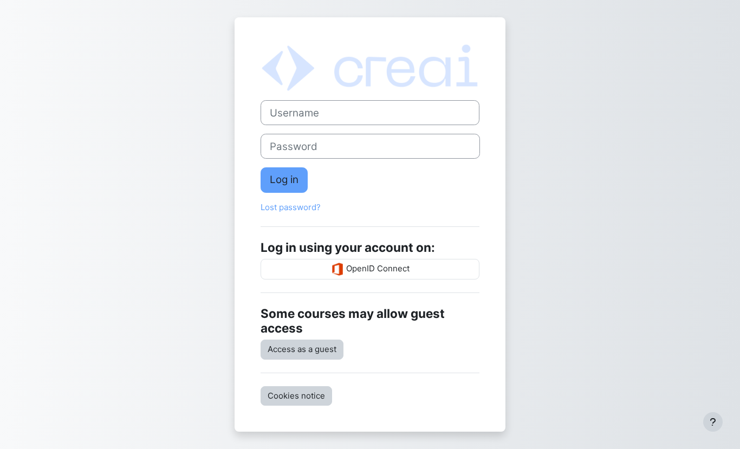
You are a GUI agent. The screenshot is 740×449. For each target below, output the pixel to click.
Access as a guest (302, 349)
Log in (284, 179)
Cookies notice (296, 396)
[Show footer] (713, 422)
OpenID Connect (377, 268)
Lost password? (291, 207)
